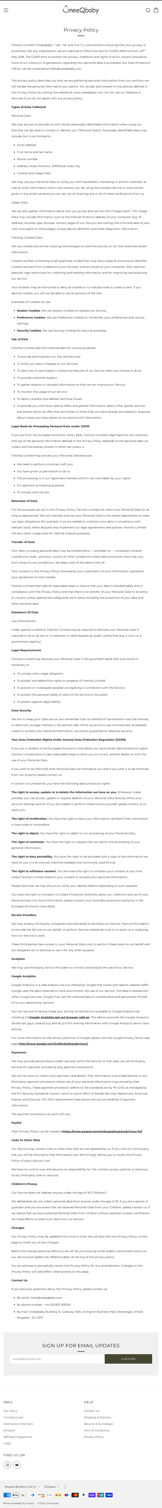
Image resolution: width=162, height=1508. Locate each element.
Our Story (10, 1411)
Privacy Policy (94, 1437)
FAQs (7, 1443)
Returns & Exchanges (98, 1424)
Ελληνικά (50, 1486)
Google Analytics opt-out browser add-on (59, 1017)
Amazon (9, 1430)
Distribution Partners (18, 1424)
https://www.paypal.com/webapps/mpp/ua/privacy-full (102, 1131)
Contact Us (91, 1411)
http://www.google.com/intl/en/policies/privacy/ (53, 1044)
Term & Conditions (96, 1430)
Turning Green (14, 1417)
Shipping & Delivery (97, 1417)
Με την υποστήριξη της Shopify (19, 1503)
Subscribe (128, 1359)
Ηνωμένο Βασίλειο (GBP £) (20, 1486)
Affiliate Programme (18, 1437)
